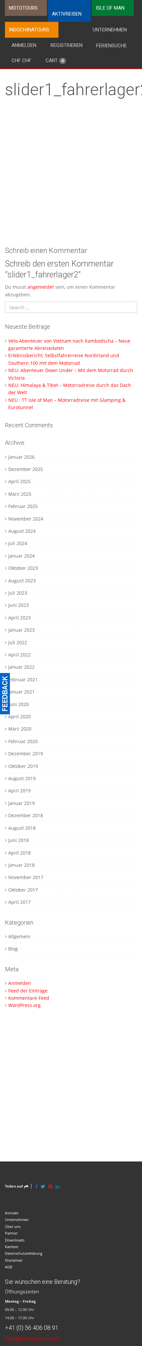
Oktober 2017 (23, 890)
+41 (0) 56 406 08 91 (31, 1327)
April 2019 (19, 790)
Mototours (23, 8)
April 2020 (19, 716)
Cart (55, 60)
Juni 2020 (18, 704)
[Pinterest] (50, 1186)
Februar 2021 (23, 679)
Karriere (11, 1246)
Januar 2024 (21, 556)
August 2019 (22, 778)
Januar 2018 (21, 865)
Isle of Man (110, 8)
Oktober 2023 (23, 568)
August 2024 (22, 531)
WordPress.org (24, 1005)
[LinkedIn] (57, 1186)
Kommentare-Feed (28, 998)
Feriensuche (111, 46)
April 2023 (19, 617)
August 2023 (22, 580)
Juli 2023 (17, 593)
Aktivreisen (67, 14)
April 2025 (19, 481)
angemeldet (40, 287)
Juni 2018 (18, 840)
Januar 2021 (21, 692)
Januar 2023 (21, 630)
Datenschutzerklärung (23, 1253)
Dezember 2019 (25, 753)
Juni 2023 (18, 605)
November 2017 (25, 877)
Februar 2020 (23, 741)
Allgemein (19, 936)
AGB (8, 1266)
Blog (13, 949)
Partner (11, 1233)
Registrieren (67, 45)
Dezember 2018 (25, 815)
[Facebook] (36, 1186)
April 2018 (19, 853)
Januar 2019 (21, 803)
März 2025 (19, 494)
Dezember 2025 (25, 469)
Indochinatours (29, 30)
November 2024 (25, 519)
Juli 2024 (17, 543)
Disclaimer (13, 1260)
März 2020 (19, 729)
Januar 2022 (21, 667)
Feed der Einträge (28, 991)
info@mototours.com (32, 1338)
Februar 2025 (23, 506)
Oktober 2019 (23, 766)
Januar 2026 (21, 457)
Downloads (14, 1240)
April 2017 (19, 902)
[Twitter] (43, 1186)
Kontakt (11, 1212)
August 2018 (22, 828)
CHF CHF (21, 60)
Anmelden (24, 45)
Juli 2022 (17, 642)
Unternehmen (110, 30)
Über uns (12, 1226)
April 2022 (19, 655)
